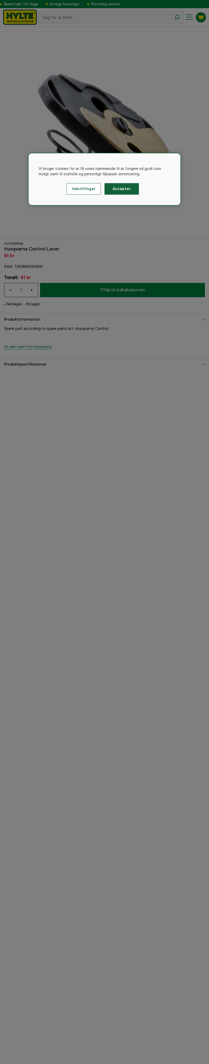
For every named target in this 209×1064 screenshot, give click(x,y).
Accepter (122, 188)
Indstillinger (84, 188)
